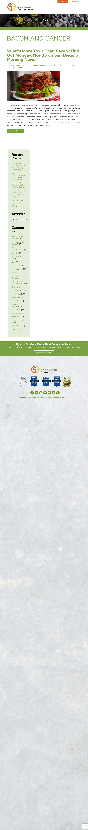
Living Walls (16, 294)
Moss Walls (16, 301)
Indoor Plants (44, 65)
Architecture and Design (18, 243)
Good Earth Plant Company (27, 65)
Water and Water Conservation (18, 330)
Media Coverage (56, 65)
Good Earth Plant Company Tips (18, 282)
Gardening (15, 272)
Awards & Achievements (17, 248)
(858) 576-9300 (74, 1)
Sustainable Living (14, 67)
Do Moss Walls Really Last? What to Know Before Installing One (18, 176)
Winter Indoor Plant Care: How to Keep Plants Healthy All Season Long (19, 166)
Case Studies (16, 265)
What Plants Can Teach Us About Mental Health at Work (18, 193)
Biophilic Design (17, 256)
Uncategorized (17, 326)
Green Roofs (16, 287)
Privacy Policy (63, 398)
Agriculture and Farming (17, 237)
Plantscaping (69, 65)
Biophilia (15, 253)
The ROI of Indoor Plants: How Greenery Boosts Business (18, 203)
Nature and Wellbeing (16, 305)
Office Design (16, 313)
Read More (15, 131)
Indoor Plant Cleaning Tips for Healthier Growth (18, 185)
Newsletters (16, 310)
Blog (13, 262)
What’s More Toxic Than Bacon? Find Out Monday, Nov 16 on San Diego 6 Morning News (43, 55)
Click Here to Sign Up (44, 352)
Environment (16, 269)
